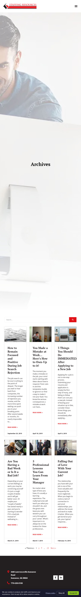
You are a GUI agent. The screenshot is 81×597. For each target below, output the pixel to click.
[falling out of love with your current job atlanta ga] (66, 447)
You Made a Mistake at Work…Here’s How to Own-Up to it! (40, 356)
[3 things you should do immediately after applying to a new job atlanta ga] (66, 334)
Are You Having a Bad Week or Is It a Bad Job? (14, 468)
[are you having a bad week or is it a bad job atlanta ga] (15, 447)
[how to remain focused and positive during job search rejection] (15, 334)
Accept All (73, 593)
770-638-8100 (17, 583)
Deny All (62, 593)
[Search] (72, 319)
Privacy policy (50, 593)
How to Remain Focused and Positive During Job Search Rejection (15, 360)
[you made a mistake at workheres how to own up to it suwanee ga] (40, 334)
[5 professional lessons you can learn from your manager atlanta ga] (40, 447)
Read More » (13, 427)
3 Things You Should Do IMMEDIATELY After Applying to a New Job (67, 358)
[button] (76, 6)
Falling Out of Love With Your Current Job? (65, 468)
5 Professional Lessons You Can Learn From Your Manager (41, 471)
